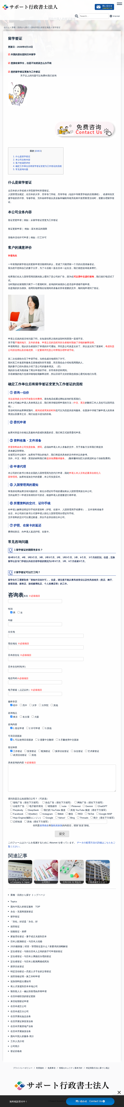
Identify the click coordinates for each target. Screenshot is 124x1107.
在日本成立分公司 (19, 1011)
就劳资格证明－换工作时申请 (25, 976)
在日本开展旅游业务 (20, 1031)
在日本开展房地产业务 (21, 1026)
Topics (13, 901)
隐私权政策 (56, 825)
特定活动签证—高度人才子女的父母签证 (30, 971)
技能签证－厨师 (18, 931)
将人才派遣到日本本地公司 (24, 986)
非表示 (38, 151)
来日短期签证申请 (19, 1001)
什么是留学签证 (21, 156)
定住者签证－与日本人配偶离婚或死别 (29, 961)
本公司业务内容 (21, 160)
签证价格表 (16, 1051)
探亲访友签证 (17, 966)
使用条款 (44, 825)
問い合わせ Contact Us (89, 1101)
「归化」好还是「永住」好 (24, 921)
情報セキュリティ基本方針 (70, 1068)
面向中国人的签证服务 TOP (25, 906)
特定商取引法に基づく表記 (97, 1068)
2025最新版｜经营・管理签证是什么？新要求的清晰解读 (39, 946)
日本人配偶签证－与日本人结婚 (26, 941)
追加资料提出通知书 (20, 981)
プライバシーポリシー (22, 1068)
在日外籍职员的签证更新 (22, 996)
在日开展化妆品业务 (20, 1016)
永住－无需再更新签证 (21, 911)
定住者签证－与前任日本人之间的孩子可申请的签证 (36, 951)
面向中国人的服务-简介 (22, 1036)
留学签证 (15, 916)
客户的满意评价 (21, 163)
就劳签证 (15, 926)
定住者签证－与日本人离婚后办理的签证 (30, 956)
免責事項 (51, 1068)
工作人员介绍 (17, 1041)
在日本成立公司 (18, 1006)
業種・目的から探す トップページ (27, 895)
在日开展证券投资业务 (21, 1021)
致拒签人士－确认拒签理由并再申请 (28, 991)
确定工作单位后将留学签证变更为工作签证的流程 (37, 166)
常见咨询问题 (20, 169)
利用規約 (40, 1068)
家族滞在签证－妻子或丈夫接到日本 (28, 936)
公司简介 (15, 1046)
